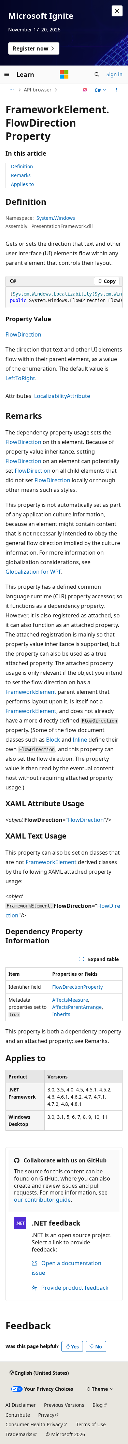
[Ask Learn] (85, 89)
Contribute (17, 1415)
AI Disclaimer (20, 1405)
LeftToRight (20, 378)
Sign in (114, 74)
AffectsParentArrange (77, 1007)
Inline (80, 739)
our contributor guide (42, 1199)
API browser (38, 89)
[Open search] (97, 74)
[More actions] (117, 89)
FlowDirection (23, 334)
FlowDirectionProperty (77, 987)
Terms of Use (91, 1424)
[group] (64, 297)
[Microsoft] (64, 74)
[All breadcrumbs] (11, 89)
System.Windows (56, 218)
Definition (22, 166)
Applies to (22, 184)
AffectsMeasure (70, 1000)
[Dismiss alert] (117, 10)
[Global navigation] (7, 74)
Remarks (21, 175)
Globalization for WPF (33, 571)
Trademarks (18, 1434)
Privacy (46, 1415)
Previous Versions (64, 1405)
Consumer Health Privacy (34, 1424)
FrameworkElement (30, 692)
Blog (98, 1405)
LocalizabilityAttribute (62, 396)
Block (53, 739)
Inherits (61, 1014)
